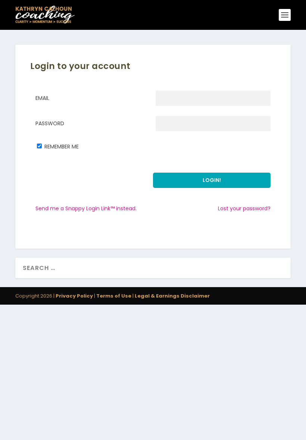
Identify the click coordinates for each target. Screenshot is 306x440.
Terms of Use (113, 295)
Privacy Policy (74, 295)
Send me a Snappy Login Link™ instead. (86, 208)
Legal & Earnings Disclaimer (172, 295)
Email (42, 98)
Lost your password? (244, 208)
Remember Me (61, 146)
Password (49, 123)
